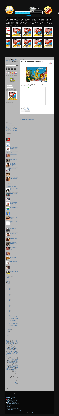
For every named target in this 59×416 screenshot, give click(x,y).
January (9, 334)
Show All (20, 410)
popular (7, 377)
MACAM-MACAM (48, 20)
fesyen (11, 352)
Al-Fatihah (16, 341)
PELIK (7, 19)
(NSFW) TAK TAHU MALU (13, 266)
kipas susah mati (14, 362)
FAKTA (42, 17)
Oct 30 (10, 288)
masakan (10, 368)
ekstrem (17, 350)
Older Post (51, 115)
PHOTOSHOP (33, 19)
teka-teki (16, 383)
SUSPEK (12, 22)
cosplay (9, 349)
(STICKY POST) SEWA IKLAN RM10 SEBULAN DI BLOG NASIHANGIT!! (14, 148)
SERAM (17, 23)
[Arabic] (14, 75)
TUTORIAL (46, 17)
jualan (7, 359)
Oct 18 (10, 295)
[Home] (58, 14)
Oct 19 (10, 294)
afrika (12, 341)
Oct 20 (10, 293)
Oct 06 (10, 310)
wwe (15, 388)
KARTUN (18, 19)
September (9, 329)
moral (13, 369)
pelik (13, 373)
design (12, 349)
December (9, 283)
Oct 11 (10, 304)
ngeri (13, 370)
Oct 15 (10, 299)
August (9, 330)
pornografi (12, 377)
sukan (16, 382)
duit (10, 350)
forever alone (8, 353)
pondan (16, 376)
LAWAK (38, 20)
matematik (13, 368)
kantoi (13, 359)
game (7, 354)
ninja (16, 370)
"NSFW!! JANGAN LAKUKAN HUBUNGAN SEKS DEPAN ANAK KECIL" (11, 60)
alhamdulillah (10, 342)
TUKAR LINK (50, 23)
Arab (17, 342)
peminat (17, 373)
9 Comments (28, 111)
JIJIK (40, 22)
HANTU (24, 17)
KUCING (42, 19)
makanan (12, 367)
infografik (8, 357)
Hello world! (8, 406)
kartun (17, 359)
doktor (14, 349)
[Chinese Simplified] (16, 75)
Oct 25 (10, 289)
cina (15, 347)
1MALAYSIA (16, 20)
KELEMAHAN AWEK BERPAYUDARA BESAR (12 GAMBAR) (13, 164)
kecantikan (16, 360)
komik (12, 363)
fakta (7, 352)
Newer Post (23, 115)
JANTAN (28, 23)
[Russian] (7, 75)
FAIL (50, 17)
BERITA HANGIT (26, 22)
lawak (7, 365)
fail (15, 351)
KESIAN (41, 23)
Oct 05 (10, 311)
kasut (11, 360)
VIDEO (17, 22)
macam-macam (15, 366)
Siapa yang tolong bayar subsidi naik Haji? (12, 398)
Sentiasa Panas (9, 399)
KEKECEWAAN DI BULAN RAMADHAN (12, 186)
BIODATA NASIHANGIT (10, 25)
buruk (9, 347)
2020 (8, 277)
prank (16, 377)
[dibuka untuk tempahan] (19, 36)
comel (12, 348)
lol (17, 365)
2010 (8, 335)
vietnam (9, 388)
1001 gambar (15, 340)
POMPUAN (20, 17)
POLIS (47, 22)
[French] (9, 73)
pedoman (10, 373)
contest (16, 348)
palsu (17, 372)
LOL (32, 17)
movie (7, 370)
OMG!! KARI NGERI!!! (13, 228)
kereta (14, 361)
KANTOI (37, 23)
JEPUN (7, 20)
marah (7, 368)
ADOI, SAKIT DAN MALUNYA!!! (14, 193)
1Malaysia (7, 341)
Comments (23, 111)
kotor (17, 363)
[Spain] (12, 73)
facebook (11, 351)
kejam (7, 361)
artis (6, 343)
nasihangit (10, 370)
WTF (35, 17)
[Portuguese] (9, 75)
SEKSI (43, 22)
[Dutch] (16, 73)
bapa (10, 344)
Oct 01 (10, 327)
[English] (7, 73)
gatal (12, 354)
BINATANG (21, 20)
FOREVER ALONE (13, 19)
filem (14, 352)
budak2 (16, 346)
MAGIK (28, 19)
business (13, 347)
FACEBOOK (36, 22)
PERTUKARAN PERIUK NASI (14, 207)
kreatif (11, 364)
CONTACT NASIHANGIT (19, 25)
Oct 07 (10, 309)
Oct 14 (10, 300)
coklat (9, 348)
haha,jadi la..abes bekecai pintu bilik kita (11, 128)
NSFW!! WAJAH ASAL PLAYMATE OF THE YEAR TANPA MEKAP (13, 218)
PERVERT (7, 23)
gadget (16, 353)
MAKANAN (34, 20)
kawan (13, 360)
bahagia (7, 344)
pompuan (25, 109)
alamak (7, 342)
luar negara (10, 366)
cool (6, 349)
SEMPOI (28, 17)
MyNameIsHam (9, 405)
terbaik (7, 384)
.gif (7, 340)
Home (7, 17)
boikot (10, 346)
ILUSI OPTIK (24, 19)
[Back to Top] (58, 12)
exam (8, 351)
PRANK (38, 19)
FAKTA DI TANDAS (9, 152)
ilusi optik (7, 356)
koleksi (10, 363)
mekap (16, 368)
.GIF (16, 17)
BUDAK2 (11, 20)
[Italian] (14, 73)
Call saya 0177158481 (9, 123)
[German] (11, 73)
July (8, 331)
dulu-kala (13, 350)
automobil (10, 343)
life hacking (14, 365)
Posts (8, 85)
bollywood (13, 346)
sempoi (14, 380)
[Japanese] (11, 75)
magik (9, 367)
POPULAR (8, 22)
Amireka (14, 342)
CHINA (30, 20)
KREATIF (50, 19)
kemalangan (10, 361)
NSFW (11, 371)
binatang (7, 345)
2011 (8, 282)
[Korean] (12, 75)
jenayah (10, 358)
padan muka (14, 372)
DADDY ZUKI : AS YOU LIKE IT (11, 397)
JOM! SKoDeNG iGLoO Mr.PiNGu (11, 402)
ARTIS (31, 22)
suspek (11, 383)
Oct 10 (10, 305)
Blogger (33, 412)
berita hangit (15, 344)
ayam (17, 343)
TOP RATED (12, 17)
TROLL (46, 19)
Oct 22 (10, 290)
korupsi (15, 363)
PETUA (33, 23)
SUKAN (21, 23)
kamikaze (10, 359)
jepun (13, 358)
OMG (38, 17)
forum (13, 353)
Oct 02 (10, 315)
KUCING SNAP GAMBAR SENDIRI (13, 322)
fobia (17, 352)
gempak (15, 354)
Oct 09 (10, 306)
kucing (16, 364)
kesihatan (9, 362)
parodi (7, 373)
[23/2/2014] (8, 36)
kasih (8, 360)
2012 (8, 281)
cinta (7, 348)
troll (29, 109)
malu (17, 367)
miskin (7, 369)
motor (17, 369)
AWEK (45, 23)
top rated (28, 109)
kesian (17, 361)
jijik (16, 358)
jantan (7, 358)
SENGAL (12, 23)
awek (13, 343)
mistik (10, 369)
